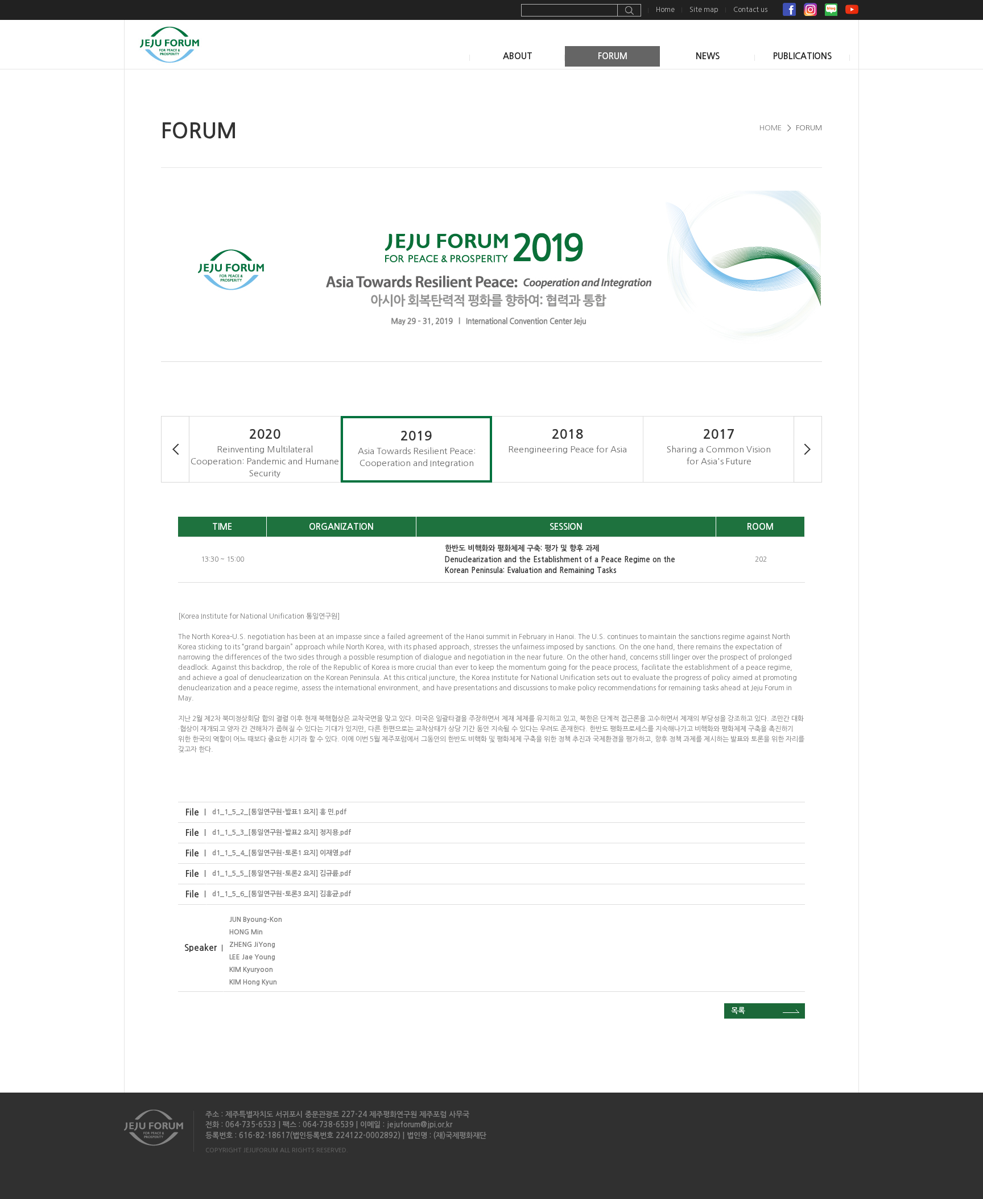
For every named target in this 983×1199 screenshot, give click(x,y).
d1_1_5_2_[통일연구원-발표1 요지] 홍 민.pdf (279, 812)
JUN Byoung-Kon (255, 919)
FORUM (612, 56)
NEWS (708, 56)
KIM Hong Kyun (253, 982)
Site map (703, 9)
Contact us (750, 9)
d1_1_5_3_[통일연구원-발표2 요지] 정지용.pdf (282, 832)
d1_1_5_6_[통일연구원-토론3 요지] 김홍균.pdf (282, 894)
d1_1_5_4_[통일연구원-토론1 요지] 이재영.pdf (282, 853)
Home (665, 9)
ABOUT (517, 56)
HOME (770, 127)
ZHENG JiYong (252, 944)
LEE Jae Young (252, 957)
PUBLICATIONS (802, 56)
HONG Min (246, 932)
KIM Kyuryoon (251, 969)
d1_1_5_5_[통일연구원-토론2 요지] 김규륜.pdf (282, 873)
